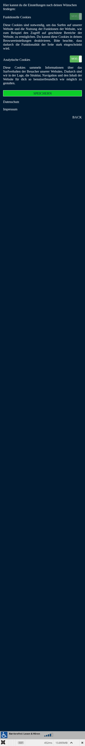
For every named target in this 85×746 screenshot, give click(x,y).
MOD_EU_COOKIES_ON (76, 16)
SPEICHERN (42, 93)
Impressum (10, 109)
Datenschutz (11, 102)
